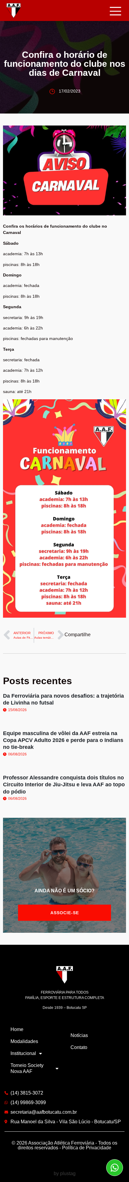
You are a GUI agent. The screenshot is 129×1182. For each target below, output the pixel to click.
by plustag (65, 1173)
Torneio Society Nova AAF (27, 1068)
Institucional (23, 1053)
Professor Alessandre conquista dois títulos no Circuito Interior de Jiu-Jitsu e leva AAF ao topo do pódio (64, 785)
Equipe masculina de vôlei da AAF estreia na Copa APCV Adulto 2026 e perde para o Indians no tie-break (63, 740)
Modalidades (24, 1041)
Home (16, 1029)
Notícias (79, 1035)
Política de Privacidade (86, 1147)
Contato (78, 1047)
